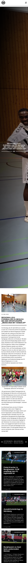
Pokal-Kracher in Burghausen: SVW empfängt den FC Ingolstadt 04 (11, 470)
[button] (2, 560)
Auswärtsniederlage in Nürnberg (13, 510)
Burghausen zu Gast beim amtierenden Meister (12, 549)
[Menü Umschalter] (26, 3)
